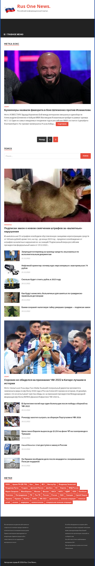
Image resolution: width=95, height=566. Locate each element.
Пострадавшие (21, 495)
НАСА (53, 491)
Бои (31, 484)
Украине (17, 499)
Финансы (8, 225)
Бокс (37, 484)
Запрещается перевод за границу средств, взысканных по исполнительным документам (50, 252)
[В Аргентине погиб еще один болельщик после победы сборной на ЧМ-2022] (12, 412)
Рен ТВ (37, 495)
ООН (74, 491)
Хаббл (34, 499)
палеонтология (37, 502)
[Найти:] (47, 156)
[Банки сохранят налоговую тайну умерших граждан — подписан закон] (12, 316)
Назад (42, 139)
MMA (7, 484)
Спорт (6, 106)
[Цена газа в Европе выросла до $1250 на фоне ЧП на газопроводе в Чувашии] (12, 440)
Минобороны (26, 491)
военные (81, 499)
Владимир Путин (12, 488)
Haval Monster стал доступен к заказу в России (44, 445)
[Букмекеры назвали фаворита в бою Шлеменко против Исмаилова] (47, 78)
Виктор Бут (51, 484)
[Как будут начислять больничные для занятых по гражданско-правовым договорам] (12, 302)
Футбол (26, 499)
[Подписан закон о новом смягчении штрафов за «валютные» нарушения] (47, 222)
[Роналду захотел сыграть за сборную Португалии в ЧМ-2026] (12, 426)
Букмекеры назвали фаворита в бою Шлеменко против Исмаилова (47, 109)
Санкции (69, 495)
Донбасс (49, 488)
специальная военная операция (58, 502)
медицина (25, 502)
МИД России (74, 488)
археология (53, 499)
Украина (8, 499)
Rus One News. (33, 6)
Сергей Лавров (81, 495)
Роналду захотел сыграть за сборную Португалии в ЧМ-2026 (51, 417)
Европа (63, 488)
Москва (37, 491)
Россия (54, 495)
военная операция (68, 499)
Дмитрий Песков (37, 488)
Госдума (24, 488)
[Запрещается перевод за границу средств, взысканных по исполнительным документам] (12, 260)
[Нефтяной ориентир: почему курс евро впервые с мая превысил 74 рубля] (12, 274)
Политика (9, 495)
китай (7, 502)
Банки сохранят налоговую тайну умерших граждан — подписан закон (56, 307)
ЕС (56, 488)
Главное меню (15, 34)
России (46, 495)
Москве (46, 491)
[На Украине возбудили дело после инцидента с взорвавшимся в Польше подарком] (12, 467)
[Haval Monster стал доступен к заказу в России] (12, 454)
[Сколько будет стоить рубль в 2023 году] (12, 288)
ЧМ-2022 (43, 499)
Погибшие (83, 491)
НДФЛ (67, 491)
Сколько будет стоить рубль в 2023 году (41, 279)
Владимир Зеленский (67, 484)
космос (15, 502)
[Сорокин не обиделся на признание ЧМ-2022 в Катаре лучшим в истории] (47, 374)
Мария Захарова (11, 491)
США (62, 495)
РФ (31, 495)
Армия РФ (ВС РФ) (19, 484)
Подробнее (62, 124)
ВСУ (43, 484)
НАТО (60, 491)
